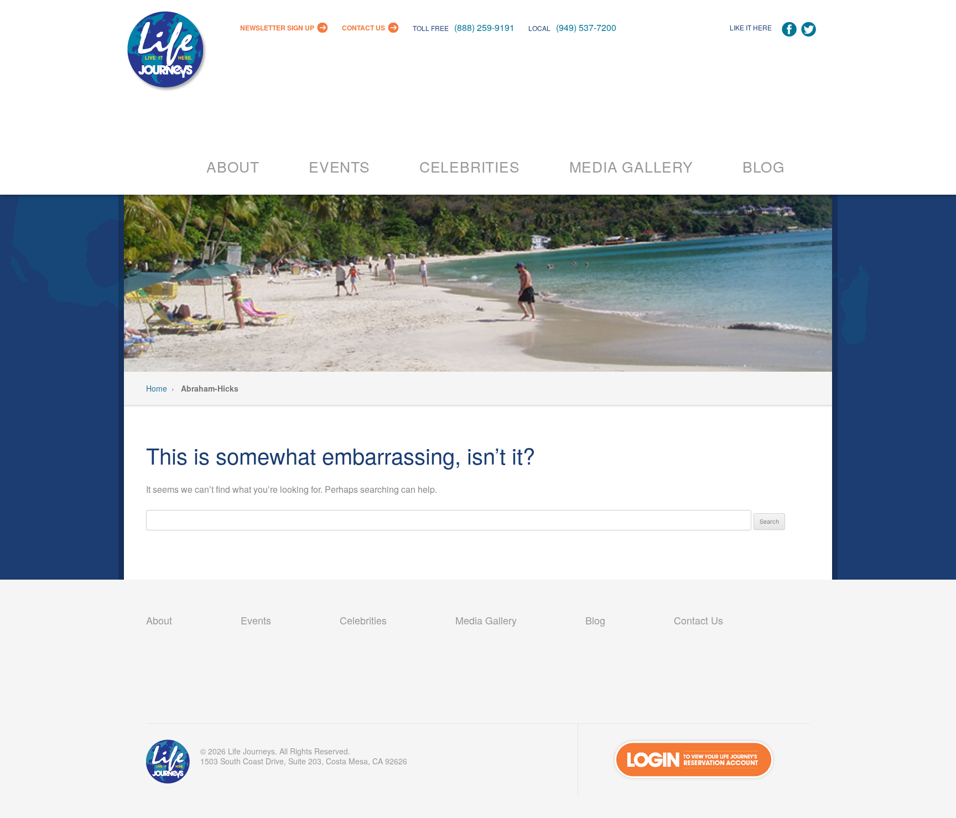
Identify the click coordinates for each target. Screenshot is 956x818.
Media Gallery (631, 166)
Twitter (808, 29)
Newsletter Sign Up (277, 28)
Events (339, 166)
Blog (763, 166)
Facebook (789, 29)
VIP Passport (168, 764)
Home (156, 388)
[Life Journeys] (165, 52)
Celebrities (469, 166)
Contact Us (363, 28)
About (232, 166)
